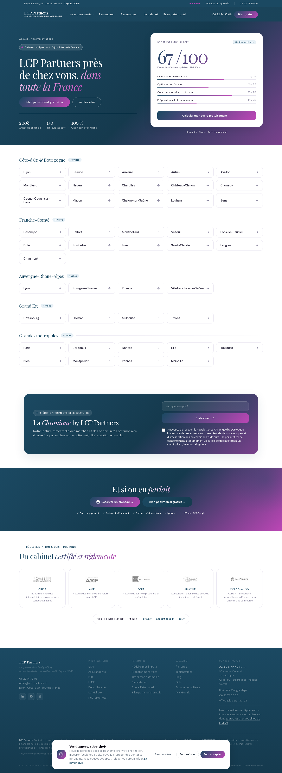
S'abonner (203, 418)
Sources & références (230, 765)
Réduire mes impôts (144, 666)
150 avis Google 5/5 (217, 3)
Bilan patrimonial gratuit (146, 692)
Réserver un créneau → (118, 502)
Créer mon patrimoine (145, 677)
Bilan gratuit (246, 14)
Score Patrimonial (143, 687)
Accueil (23, 39)
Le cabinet (151, 14)
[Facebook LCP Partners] (31, 696)
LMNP (91, 682)
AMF (230, 743)
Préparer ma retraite (144, 672)
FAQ (178, 682)
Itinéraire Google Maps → (235, 690)
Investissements (82, 14)
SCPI (91, 666)
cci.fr (182, 618)
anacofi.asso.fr (165, 618)
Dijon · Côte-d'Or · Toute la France (39, 687)
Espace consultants (188, 687)
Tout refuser (187, 754)
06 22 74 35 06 (249, 3)
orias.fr (147, 618)
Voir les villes (86, 102)
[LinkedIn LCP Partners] (22, 696)
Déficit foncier (97, 687)
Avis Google (183, 692)
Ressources (130, 14)
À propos (181, 666)
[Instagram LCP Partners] (40, 696)
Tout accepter (213, 754)
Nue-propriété (97, 697)
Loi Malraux (95, 692)
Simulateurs (139, 682)
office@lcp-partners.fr (33, 683)
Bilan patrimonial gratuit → (44, 102)
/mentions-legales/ (194, 444)
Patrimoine (107, 14)
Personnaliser (163, 754)
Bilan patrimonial (175, 14)
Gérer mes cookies (254, 765)
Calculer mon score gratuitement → (206, 115)
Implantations (184, 672)
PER (90, 677)
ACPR (242, 743)
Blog (178, 677)
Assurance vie (97, 672)
